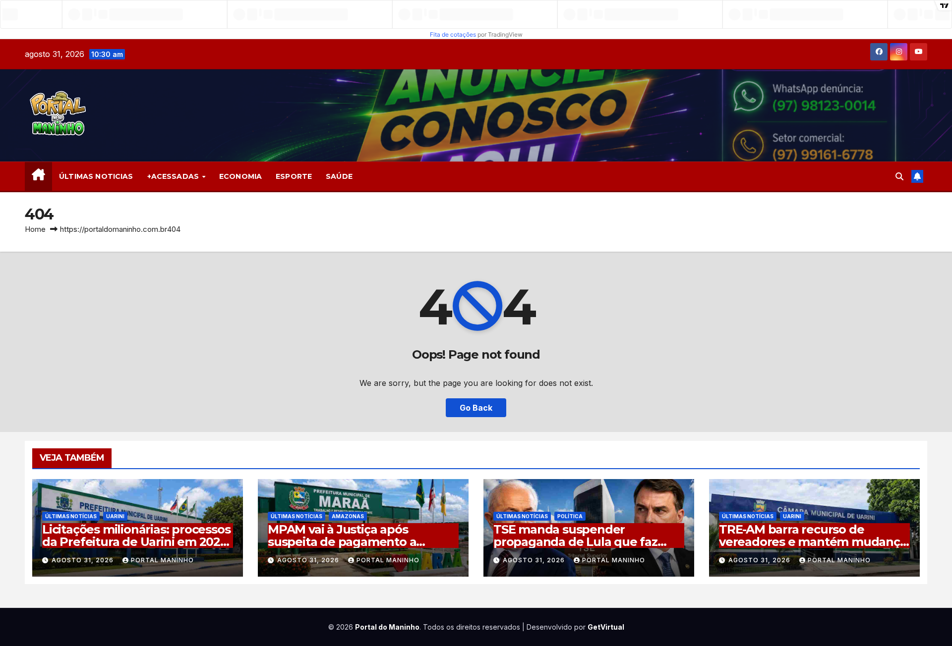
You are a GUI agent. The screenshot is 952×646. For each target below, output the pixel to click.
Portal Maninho (162, 560)
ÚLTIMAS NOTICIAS (96, 176)
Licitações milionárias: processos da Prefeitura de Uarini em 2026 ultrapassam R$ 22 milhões (136, 541)
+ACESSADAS (174, 176)
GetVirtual (606, 627)
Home (35, 229)
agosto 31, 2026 (84, 560)
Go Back (476, 408)
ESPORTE (294, 176)
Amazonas (348, 516)
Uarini (115, 516)
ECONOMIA (240, 176)
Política (570, 516)
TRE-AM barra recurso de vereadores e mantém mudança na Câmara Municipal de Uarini (813, 541)
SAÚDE (339, 176)
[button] (899, 176)
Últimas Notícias (71, 516)
